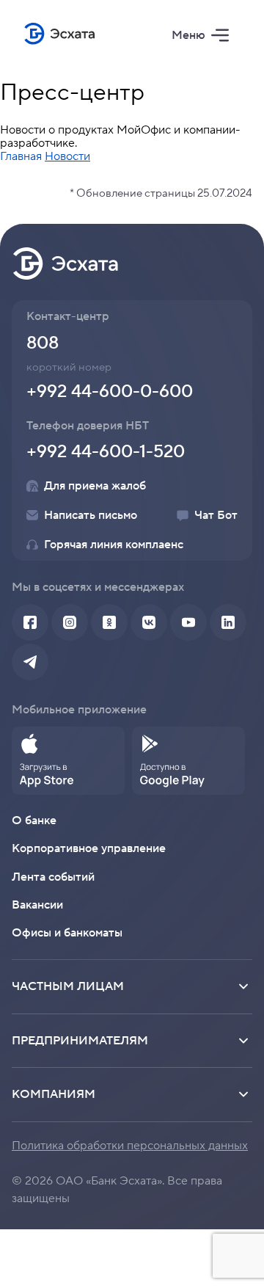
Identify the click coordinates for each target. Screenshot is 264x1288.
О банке (34, 820)
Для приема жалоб (95, 486)
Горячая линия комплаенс (113, 544)
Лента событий (53, 877)
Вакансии (37, 905)
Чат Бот (216, 515)
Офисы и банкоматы (67, 932)
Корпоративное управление (89, 848)
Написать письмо (90, 515)
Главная (21, 156)
